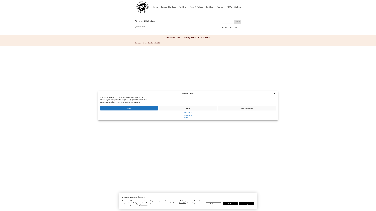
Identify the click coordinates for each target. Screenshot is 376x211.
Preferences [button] (144, 205)
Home (186, 117)
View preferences (247, 108)
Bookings (210, 7)
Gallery (237, 7)
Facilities (183, 7)
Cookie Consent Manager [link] (129, 197)
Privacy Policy (188, 115)
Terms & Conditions (172, 37)
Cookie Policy (188, 113)
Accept (129, 108)
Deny (188, 108)
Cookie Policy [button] (182, 203)
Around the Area (168, 7)
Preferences (213, 204)
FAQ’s (229, 7)
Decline (230, 204)
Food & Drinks (196, 7)
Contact (220, 7)
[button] (275, 93)
